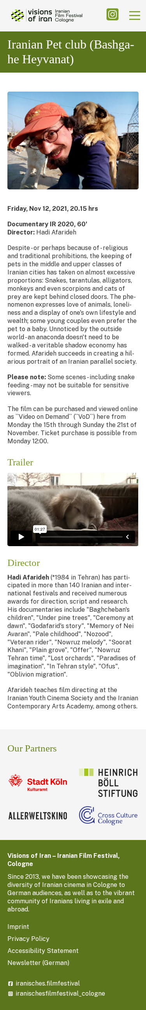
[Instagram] (112, 15)
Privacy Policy (28, 938)
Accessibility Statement (43, 950)
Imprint (18, 926)
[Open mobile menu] (134, 15)
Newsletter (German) (38, 963)
